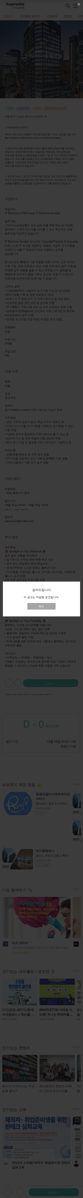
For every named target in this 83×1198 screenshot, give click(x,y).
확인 (41, 606)
